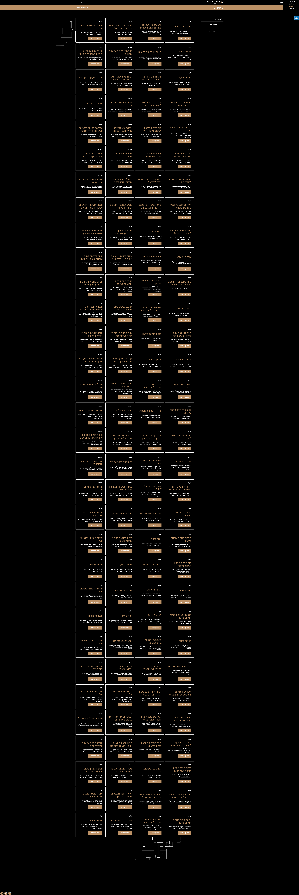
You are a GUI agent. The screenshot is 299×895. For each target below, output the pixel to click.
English (168, 875)
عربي (77, 2)
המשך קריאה (184, 38)
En (84, 2)
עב (81, 2)
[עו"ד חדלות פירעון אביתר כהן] (215, 3)
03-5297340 (118, 876)
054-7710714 (119, 873)
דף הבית (85, 8)
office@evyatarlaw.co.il (118, 879)
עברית (162, 875)
